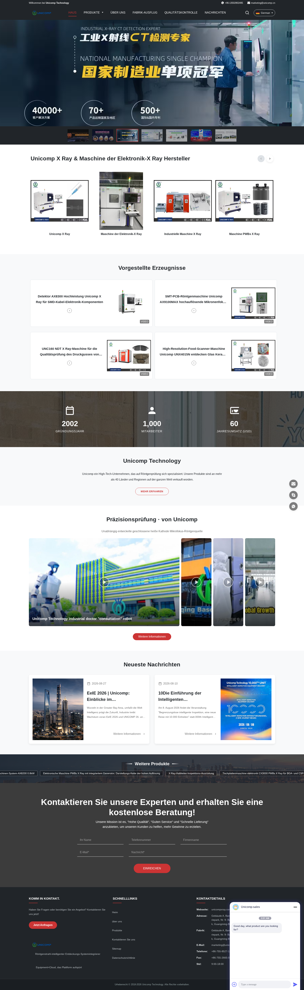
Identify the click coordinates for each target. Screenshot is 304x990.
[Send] (295, 984)
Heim (115, 912)
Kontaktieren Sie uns (123, 939)
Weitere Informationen (152, 636)
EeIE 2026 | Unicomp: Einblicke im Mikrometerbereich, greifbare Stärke (116, 697)
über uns (117, 921)
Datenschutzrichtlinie (123, 957)
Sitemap (116, 948)
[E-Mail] (293, 484)
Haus (72, 12)
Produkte (92, 12)
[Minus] (295, 907)
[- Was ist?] (293, 506)
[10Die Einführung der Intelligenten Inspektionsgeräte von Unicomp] (246, 709)
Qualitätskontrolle (181, 12)
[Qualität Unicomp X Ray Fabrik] (152, 73)
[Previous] (261, 158)
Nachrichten (215, 12)
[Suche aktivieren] (247, 13)
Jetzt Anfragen (43, 925)
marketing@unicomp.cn (263, 3)
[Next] (269, 158)
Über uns (117, 12)
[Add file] (234, 984)
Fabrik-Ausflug (145, 12)
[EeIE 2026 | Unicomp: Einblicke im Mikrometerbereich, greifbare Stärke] (58, 709)
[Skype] (293, 495)
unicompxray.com (221, 909)
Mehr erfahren (152, 491)
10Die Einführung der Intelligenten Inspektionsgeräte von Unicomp (180, 697)
